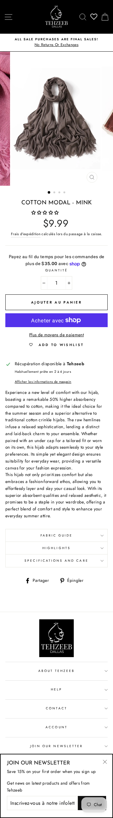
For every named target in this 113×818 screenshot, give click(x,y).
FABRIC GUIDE (56, 535)
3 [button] (60, 193)
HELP (56, 689)
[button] (45, 212)
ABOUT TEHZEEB (56, 670)
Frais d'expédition (25, 233)
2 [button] (54, 193)
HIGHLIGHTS (56, 548)
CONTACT (56, 708)
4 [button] (65, 193)
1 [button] (49, 192)
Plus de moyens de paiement (56, 335)
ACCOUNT (56, 727)
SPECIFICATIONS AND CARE (56, 560)
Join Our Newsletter (56, 746)
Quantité (56, 270)
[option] (56, 42)
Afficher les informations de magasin (43, 381)
